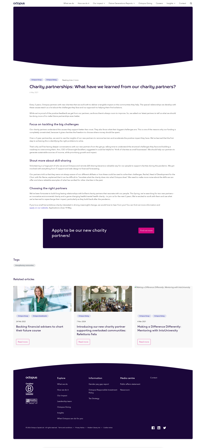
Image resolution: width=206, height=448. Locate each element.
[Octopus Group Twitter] (164, 427)
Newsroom (125, 390)
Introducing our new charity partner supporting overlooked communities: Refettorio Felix (101, 330)
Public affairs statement (130, 384)
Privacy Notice (79, 428)
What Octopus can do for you (70, 418)
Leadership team (64, 401)
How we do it (83, 3)
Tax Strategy (94, 398)
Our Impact (62, 395)
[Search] (191, 3)
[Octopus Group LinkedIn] (158, 427)
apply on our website (39, 208)
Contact (182, 3)
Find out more (146, 230)
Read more (23, 342)
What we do (69, 3)
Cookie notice (107, 428)
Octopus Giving (145, 3)
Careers (159, 3)
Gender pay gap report (99, 384)
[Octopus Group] (19, 3)
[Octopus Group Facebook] (153, 427)
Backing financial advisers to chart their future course (39, 328)
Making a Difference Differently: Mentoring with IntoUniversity (159, 328)
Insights (60, 412)
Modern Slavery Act (94, 428)
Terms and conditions (65, 428)
